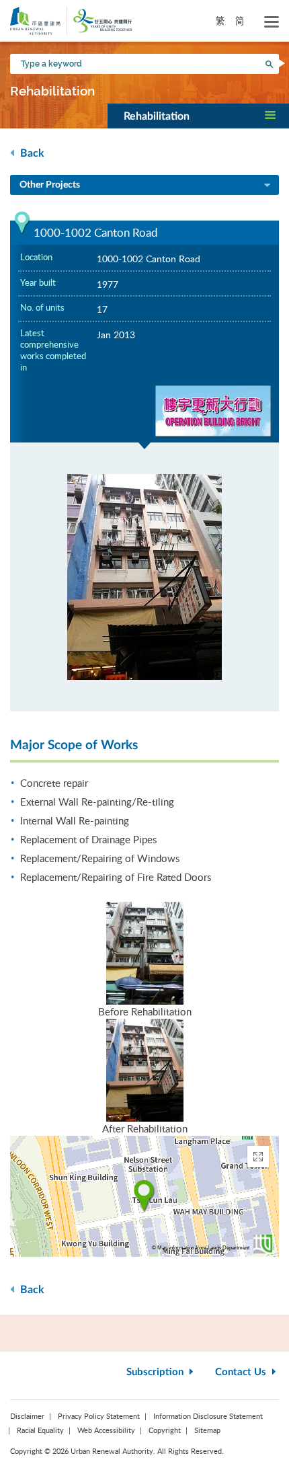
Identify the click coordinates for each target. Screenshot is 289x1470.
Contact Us (242, 1372)
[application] (144, 1196)
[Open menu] (271, 22)
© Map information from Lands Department (200, 1248)
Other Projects (49, 185)
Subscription (156, 1372)
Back (30, 153)
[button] (198, 116)
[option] (144, 576)
